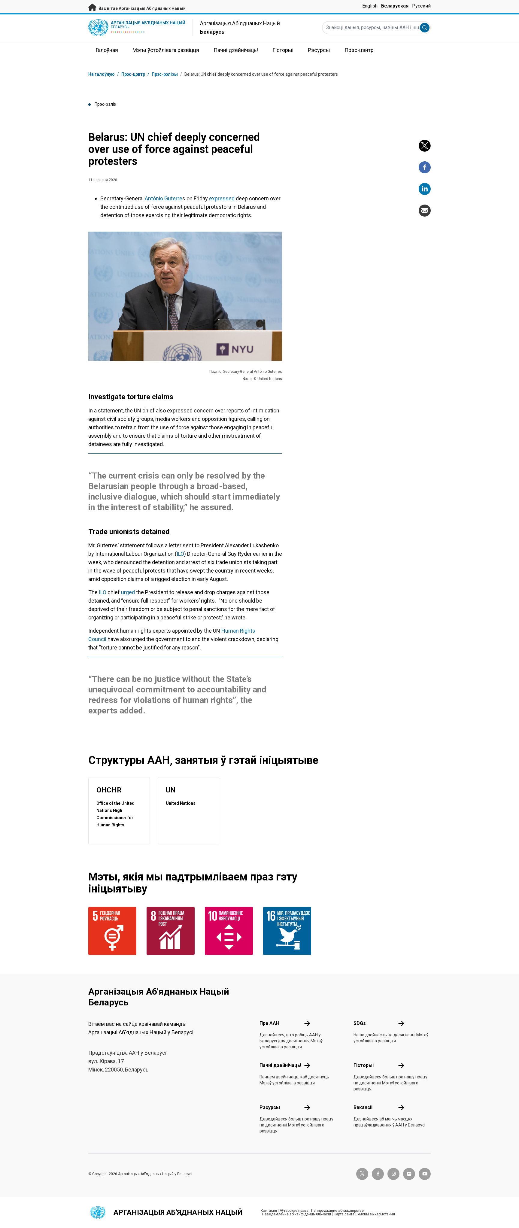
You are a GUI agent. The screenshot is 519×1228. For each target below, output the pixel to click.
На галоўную (101, 74)
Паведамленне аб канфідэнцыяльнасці (296, 1214)
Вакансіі (363, 1107)
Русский (421, 6)
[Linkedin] (425, 189)
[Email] (425, 211)
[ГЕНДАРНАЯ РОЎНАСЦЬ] (113, 931)
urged (128, 592)
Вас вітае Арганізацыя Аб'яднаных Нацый (142, 8)
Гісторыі (364, 1065)
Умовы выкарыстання (376, 1214)
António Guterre (163, 198)
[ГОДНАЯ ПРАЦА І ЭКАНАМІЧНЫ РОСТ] (172, 931)
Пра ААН (269, 1023)
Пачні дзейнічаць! (280, 1065)
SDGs (360, 1023)
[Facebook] (425, 167)
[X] (425, 146)
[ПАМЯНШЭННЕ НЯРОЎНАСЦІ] (230, 931)
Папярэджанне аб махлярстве (337, 1210)
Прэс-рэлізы (165, 74)
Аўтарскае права (294, 1210)
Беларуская (394, 6)
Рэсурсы (270, 1107)
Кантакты (269, 1210)
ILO (180, 554)
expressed (222, 198)
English (370, 6)
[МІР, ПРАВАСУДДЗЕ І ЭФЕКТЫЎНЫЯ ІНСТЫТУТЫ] (288, 931)
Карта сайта (344, 1214)
